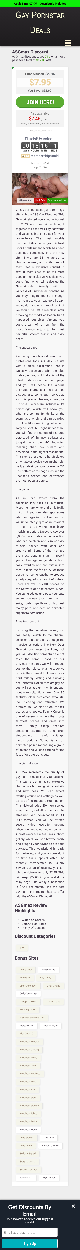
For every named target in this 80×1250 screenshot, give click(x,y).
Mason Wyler (50, 1025)
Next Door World (28, 1129)
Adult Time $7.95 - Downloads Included (40, 3)
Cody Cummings (28, 993)
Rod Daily (49, 1137)
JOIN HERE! (40, 102)
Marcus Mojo (26, 1025)
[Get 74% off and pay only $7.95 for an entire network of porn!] (40, 188)
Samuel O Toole (50, 1145)
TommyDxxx (26, 1177)
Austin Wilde (48, 969)
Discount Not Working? (40, 130)
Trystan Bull (49, 1177)
